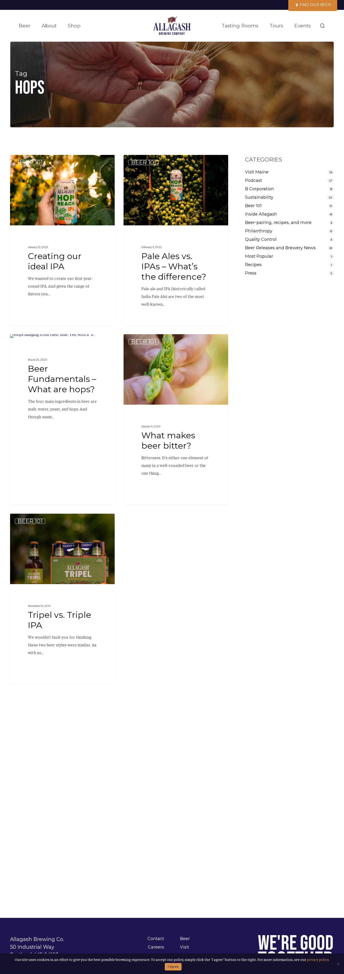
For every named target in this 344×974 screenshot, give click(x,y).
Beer (185, 938)
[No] (338, 963)
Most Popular (259, 256)
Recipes (253, 264)
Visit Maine (256, 172)
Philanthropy (258, 231)
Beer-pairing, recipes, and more (278, 222)
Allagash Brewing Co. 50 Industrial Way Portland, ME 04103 (37, 947)
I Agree (173, 966)
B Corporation (259, 188)
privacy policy (318, 959)
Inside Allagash (261, 214)
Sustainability (259, 197)
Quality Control (261, 239)
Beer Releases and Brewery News (280, 247)
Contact (155, 938)
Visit (184, 947)
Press (250, 273)
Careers (156, 947)
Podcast (253, 180)
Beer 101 (30, 162)
